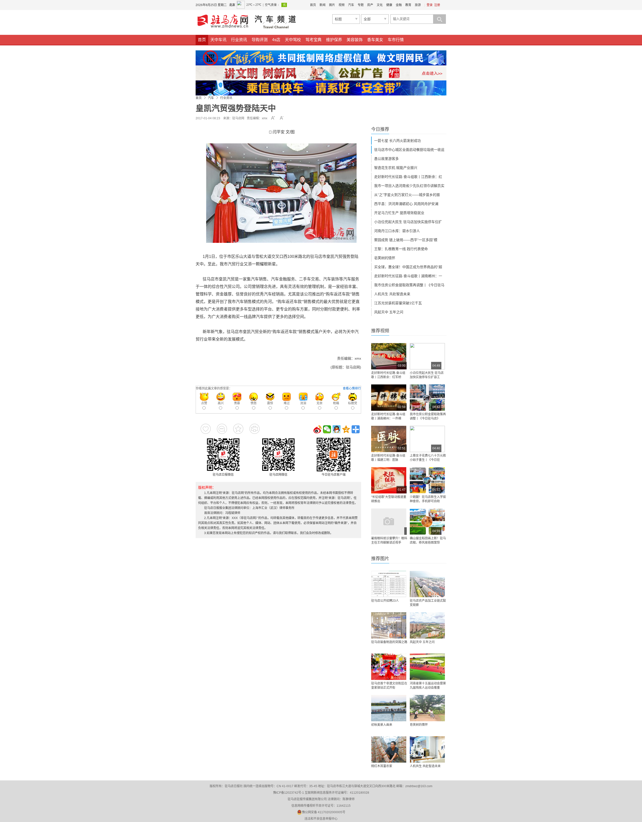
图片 (332, 5)
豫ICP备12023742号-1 (288, 792)
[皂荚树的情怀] (427, 708)
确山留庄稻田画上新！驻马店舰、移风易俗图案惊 (428, 540)
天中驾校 (293, 40)
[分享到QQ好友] (337, 429)
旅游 (418, 5)
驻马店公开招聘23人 (385, 600)
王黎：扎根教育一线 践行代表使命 (401, 249)
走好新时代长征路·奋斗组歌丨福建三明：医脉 (388, 458)
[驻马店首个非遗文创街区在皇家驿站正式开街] (388, 667)
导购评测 (260, 40)
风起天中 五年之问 (388, 312)
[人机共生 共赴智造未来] (427, 749)
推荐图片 (380, 558)
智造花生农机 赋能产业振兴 (395, 168)
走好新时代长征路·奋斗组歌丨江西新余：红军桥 (388, 375)
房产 (370, 5)
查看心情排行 (352, 388)
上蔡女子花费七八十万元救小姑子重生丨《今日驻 (428, 458)
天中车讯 (218, 40)
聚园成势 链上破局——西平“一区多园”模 (405, 240)
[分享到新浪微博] (317, 429)
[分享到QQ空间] (346, 429)
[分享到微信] (327, 429)
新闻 (322, 5)
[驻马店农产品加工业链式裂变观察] (427, 584)
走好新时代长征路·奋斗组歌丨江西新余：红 (408, 177)
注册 (437, 5)
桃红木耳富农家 (381, 766)
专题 (361, 5)
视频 (342, 5)
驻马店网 (238, 118)
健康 (389, 5)
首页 (313, 5)
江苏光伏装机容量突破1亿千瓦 (398, 303)
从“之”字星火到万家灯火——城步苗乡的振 (407, 195)
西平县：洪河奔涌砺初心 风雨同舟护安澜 (406, 204)
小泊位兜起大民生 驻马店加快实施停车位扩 (408, 222)
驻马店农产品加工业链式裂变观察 (428, 603)
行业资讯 (239, 40)
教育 (408, 5)
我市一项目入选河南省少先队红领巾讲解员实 (409, 186)
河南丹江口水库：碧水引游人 (397, 231)
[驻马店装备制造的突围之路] (388, 625)
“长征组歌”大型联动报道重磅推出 (388, 499)
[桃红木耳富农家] (388, 749)
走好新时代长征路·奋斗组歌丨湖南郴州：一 (408, 276)
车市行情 (396, 40)
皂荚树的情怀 (384, 258)
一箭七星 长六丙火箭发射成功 (397, 141)
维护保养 (334, 40)
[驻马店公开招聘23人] (388, 584)
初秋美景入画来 (381, 725)
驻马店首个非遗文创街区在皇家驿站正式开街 (389, 685)
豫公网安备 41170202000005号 (323, 812)
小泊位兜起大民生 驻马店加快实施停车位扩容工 (427, 375)
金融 (399, 5)
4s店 (276, 40)
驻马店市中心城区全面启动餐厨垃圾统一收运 (409, 150)
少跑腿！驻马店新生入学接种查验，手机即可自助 (428, 499)
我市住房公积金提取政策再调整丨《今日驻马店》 (428, 416)
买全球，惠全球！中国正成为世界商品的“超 (408, 267)
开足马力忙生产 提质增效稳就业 (399, 213)
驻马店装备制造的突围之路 (389, 642)
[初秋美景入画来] (388, 708)
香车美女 (375, 40)
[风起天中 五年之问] (427, 625)
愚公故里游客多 (386, 159)
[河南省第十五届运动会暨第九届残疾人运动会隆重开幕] (427, 667)
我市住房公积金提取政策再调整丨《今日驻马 (409, 285)
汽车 (351, 5)
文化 (380, 5)
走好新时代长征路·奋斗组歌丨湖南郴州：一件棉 (388, 416)
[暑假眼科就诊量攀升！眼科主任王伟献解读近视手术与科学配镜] (388, 521)
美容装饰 (355, 40)
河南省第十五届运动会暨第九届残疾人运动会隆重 (428, 685)
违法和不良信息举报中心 (321, 818)
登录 (430, 5)
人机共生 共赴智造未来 (392, 294)
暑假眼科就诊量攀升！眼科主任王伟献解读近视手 (389, 540)
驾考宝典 (313, 40)
